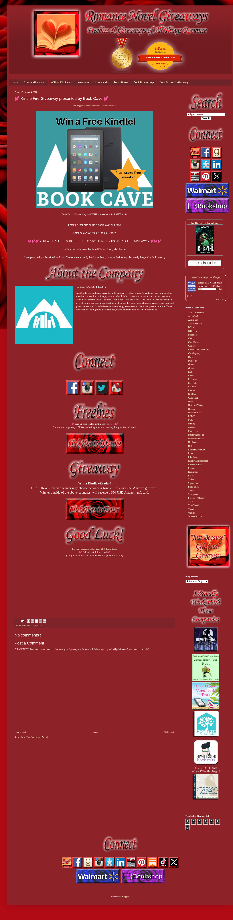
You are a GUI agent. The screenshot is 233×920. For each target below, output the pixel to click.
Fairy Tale (192, 383)
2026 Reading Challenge (206, 277)
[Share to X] (36, 621)
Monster (192, 427)
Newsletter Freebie (196, 438)
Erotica (191, 375)
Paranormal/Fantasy (196, 449)
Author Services (195, 323)
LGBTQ (192, 416)
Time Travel (193, 505)
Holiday (191, 409)
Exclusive (192, 379)
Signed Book (194, 483)
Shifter (191, 479)
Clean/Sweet (193, 342)
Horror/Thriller (194, 412)
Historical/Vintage (196, 405)
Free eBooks (121, 82)
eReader (30, 625)
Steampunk (193, 494)
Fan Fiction (193, 386)
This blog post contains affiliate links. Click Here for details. (94, 106)
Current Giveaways (35, 82)
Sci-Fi (190, 475)
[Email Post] (22, 621)
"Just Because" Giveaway (173, 82)
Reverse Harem (195, 464)
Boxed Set (192, 335)
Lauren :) (202, 282)
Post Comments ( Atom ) (37, 737)
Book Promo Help (144, 82)
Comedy (192, 346)
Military (191, 423)
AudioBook (193, 316)
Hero (190, 401)
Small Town (193, 487)
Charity (191, 338)
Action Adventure (196, 312)
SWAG (191, 501)
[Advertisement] (95, 582)
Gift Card (192, 394)
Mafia (190, 420)
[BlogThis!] (32, 621)
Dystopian (192, 361)
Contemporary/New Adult (199, 349)
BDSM (191, 327)
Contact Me (101, 82)
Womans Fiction (195, 516)
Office (191, 446)
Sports (191, 490)
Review (191, 468)
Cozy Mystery (194, 353)
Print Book (193, 457)
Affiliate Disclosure (61, 82)
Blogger (125, 896)
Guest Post (193, 398)
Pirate (190, 453)
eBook (191, 364)
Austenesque (193, 320)
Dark (190, 357)
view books (220, 299)
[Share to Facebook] (40, 621)
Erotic (190, 372)
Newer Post (20, 732)
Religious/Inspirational (198, 461)
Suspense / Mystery (196, 498)
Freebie (38, 625)
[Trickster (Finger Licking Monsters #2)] (205, 253)
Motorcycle (193, 431)
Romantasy (193, 472)
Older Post (169, 732)
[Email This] (28, 621)
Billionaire (192, 331)
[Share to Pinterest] (44, 621)
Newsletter (84, 82)
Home (15, 82)
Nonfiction (193, 442)
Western (191, 513)
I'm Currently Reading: (205, 222)
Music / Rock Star (196, 435)
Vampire (192, 509)
